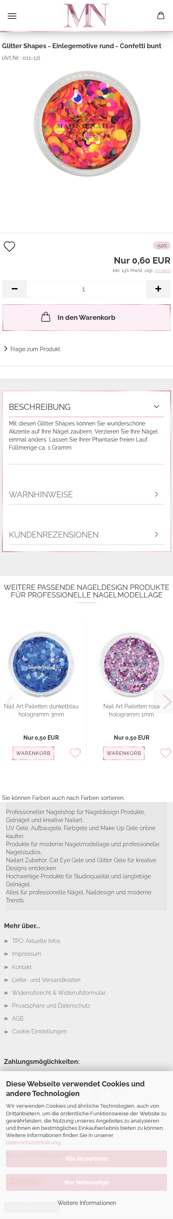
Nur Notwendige (86, 1182)
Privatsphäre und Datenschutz (51, 1005)
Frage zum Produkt (35, 349)
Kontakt (21, 967)
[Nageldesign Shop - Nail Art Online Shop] (86, 16)
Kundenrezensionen (54, 535)
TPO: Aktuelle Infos (36, 941)
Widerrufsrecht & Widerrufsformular (59, 993)
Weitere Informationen (87, 1203)
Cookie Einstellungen (39, 1031)
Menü (12, 16)
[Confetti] (86, 121)
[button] (14, 289)
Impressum (26, 954)
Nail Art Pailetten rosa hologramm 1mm (131, 710)
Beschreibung (39, 407)
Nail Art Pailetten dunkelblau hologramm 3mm (41, 710)
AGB (17, 1018)
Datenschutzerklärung (33, 1142)
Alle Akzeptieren (86, 1159)
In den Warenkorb (86, 317)
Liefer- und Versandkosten (46, 980)
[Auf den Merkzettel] (77, 754)
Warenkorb (33, 753)
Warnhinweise (41, 494)
